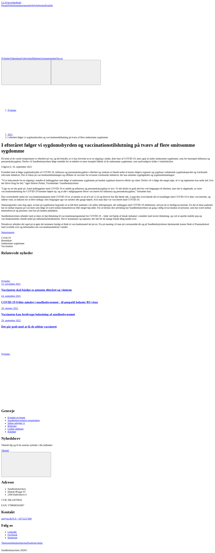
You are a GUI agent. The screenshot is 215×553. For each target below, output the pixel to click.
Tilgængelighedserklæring (14, 543)
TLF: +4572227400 (22, 518)
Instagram (12, 537)
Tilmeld (5, 450)
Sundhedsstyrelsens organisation (24, 420)
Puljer (10, 5)
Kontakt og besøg (16, 417)
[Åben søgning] (26, 72)
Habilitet (12, 431)
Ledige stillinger (16, 429)
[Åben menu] (76, 72)
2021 (10, 134)
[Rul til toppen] (26, 464)
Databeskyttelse (35, 543)
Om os (59, 58)
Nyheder (5, 58)
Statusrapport (7, 232)
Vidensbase (15, 58)
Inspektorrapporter (22, 5)
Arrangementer (48, 58)
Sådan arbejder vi (16, 423)
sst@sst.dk (6, 518)
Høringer (36, 58)
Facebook (12, 534)
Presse (4, 5)
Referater (12, 426)
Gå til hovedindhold (11, 2)
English (49, 5)
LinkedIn (12, 532)
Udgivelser (26, 58)
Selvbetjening (38, 5)
